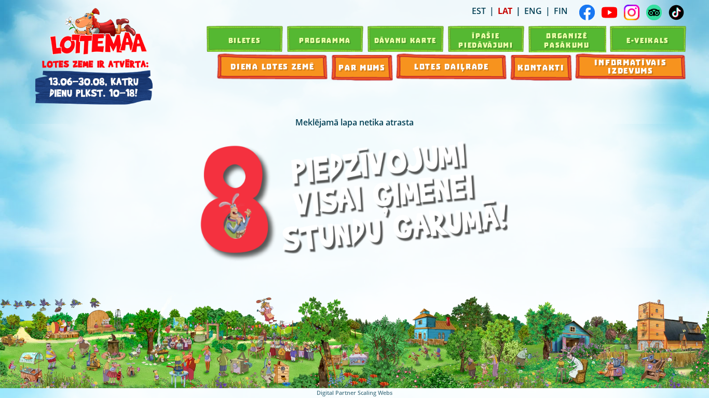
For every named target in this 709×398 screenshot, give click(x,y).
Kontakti (541, 68)
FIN (561, 11)
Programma (325, 40)
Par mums (362, 68)
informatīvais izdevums (630, 67)
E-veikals (647, 40)
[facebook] (587, 12)
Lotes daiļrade (451, 67)
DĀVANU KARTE (405, 40)
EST (479, 11)
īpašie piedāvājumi (485, 40)
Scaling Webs (375, 392)
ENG (533, 11)
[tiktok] (676, 12)
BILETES (244, 40)
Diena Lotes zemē (272, 67)
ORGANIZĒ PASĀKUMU (567, 40)
